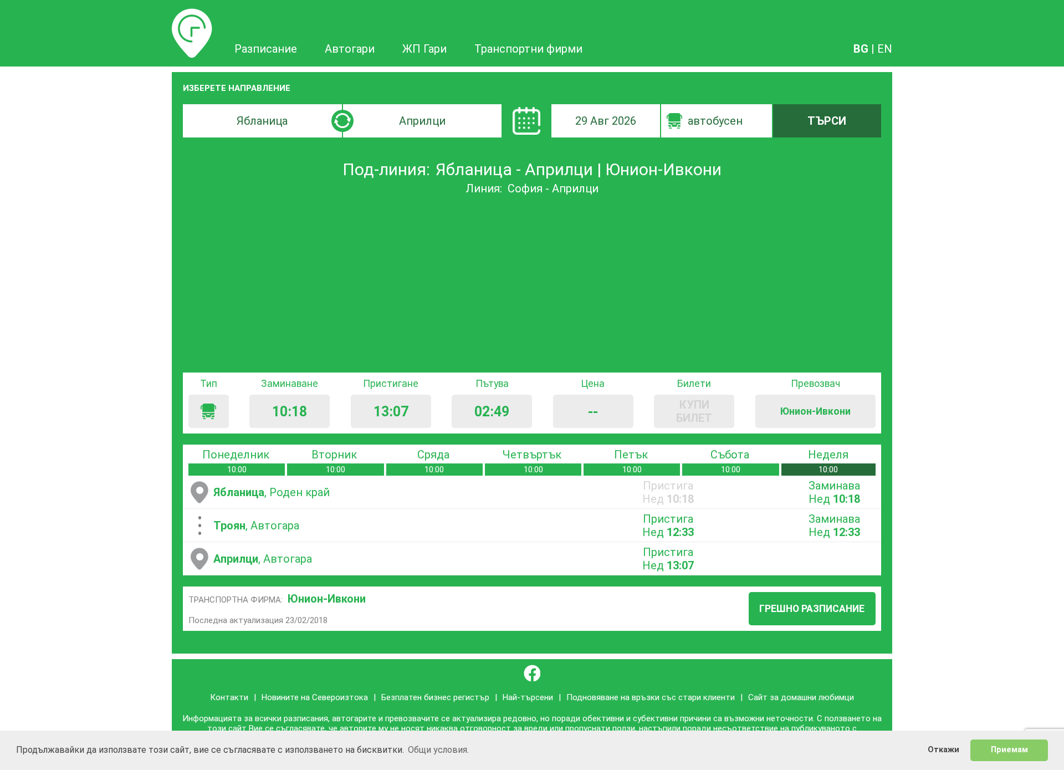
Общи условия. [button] (438, 749)
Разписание (192, 15)
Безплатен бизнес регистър (435, 697)
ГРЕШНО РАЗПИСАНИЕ (811, 608)
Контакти (229, 697)
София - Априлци (553, 188)
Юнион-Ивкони (327, 598)
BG (860, 48)
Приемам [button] (1009, 749)
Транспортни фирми (528, 48)
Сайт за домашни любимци (801, 697)
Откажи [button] (943, 749)
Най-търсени (528, 697)
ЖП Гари (424, 48)
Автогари (350, 48)
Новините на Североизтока (315, 697)
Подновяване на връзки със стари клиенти (650, 697)
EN (884, 48)
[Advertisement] (532, 283)
